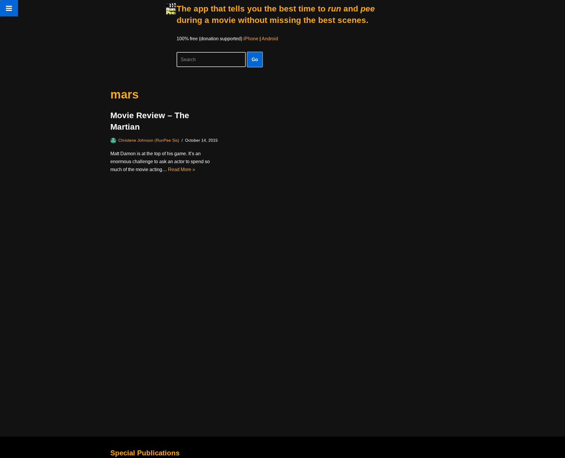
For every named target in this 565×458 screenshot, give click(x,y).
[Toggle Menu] (9, 8)
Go (255, 59)
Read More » (181, 169)
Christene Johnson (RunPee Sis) (148, 140)
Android (270, 38)
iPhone (250, 38)
